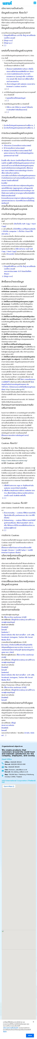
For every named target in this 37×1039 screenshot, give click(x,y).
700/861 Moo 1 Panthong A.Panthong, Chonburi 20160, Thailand (19, 775)
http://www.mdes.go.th (15, 389)
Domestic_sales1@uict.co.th (18, 770)
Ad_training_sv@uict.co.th (19, 772)
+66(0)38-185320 (16, 762)
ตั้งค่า (5, 1032)
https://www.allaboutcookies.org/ (14, 460)
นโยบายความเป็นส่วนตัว (12, 8)
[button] (35, 3)
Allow (30, 1035)
